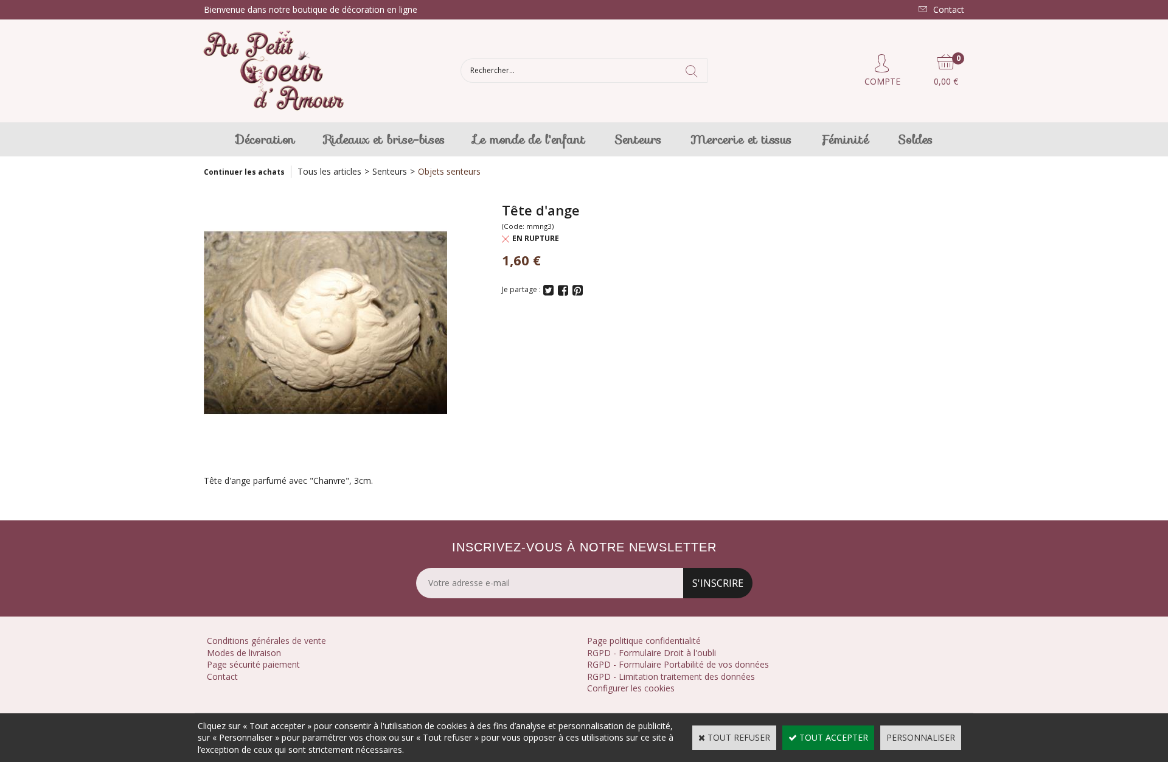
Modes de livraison (244, 653)
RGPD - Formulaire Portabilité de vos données (678, 664)
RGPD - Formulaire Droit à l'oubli (651, 653)
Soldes (915, 139)
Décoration (265, 139)
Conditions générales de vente (266, 640)
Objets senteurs (449, 171)
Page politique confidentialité (644, 640)
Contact (222, 676)
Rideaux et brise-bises (384, 139)
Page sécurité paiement (253, 664)
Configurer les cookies (631, 688)
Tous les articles (329, 171)
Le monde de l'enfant (529, 139)
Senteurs (637, 139)
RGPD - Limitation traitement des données (671, 676)
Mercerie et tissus (740, 139)
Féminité (845, 139)
